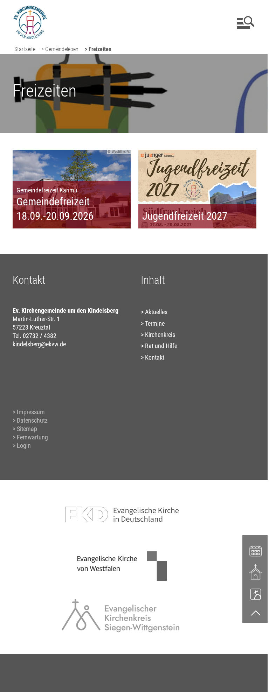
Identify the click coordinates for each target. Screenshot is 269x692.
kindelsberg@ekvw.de (39, 344)
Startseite (24, 49)
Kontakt (154, 357)
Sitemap (27, 428)
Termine (155, 323)
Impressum (31, 412)
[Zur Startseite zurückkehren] (30, 9)
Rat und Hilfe (161, 345)
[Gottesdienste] (256, 572)
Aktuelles (156, 312)
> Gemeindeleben (59, 49)
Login (24, 445)
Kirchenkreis (160, 334)
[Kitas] (256, 594)
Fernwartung (32, 437)
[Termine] (256, 550)
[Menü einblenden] (244, 22)
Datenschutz (32, 420)
